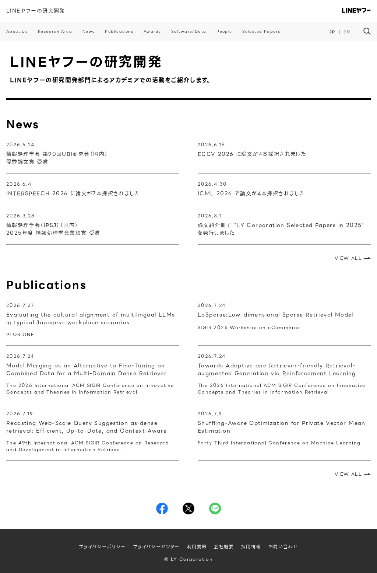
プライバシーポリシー (102, 546)
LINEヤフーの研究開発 (35, 11)
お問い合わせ (283, 546)
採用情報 (251, 546)
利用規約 (197, 546)
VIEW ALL (348, 258)
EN (346, 32)
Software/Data (188, 31)
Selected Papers (261, 31)
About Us (17, 31)
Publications (119, 31)
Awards (152, 31)
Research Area (55, 31)
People (224, 31)
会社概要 (224, 546)
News (88, 31)
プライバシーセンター (156, 546)
